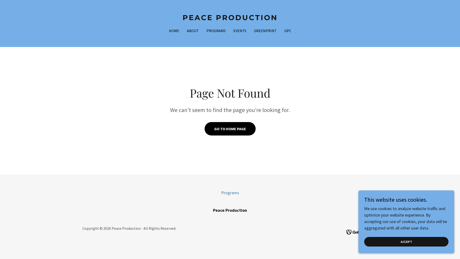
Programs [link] (216, 30)
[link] (230, 18)
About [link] (193, 30)
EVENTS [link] (239, 30)
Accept (406, 242)
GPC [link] (287, 30)
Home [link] (174, 30)
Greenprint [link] (265, 30)
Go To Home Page (230, 128)
